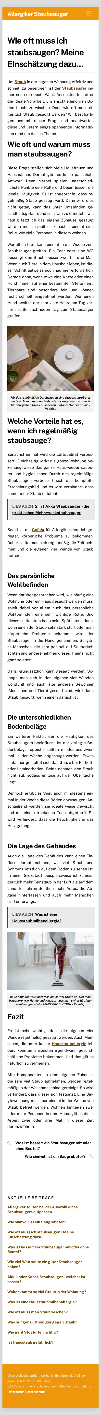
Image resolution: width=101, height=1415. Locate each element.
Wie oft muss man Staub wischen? (38, 1312)
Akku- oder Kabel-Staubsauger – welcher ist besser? (46, 1279)
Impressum (17, 1392)
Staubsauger (74, 88)
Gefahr (38, 529)
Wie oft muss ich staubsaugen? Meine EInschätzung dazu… (45, 52)
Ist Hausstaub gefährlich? (30, 1342)
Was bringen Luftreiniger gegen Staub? (43, 1322)
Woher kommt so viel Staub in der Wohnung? (46, 1292)
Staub (20, 81)
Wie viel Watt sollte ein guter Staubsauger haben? (44, 1264)
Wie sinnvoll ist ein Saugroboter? (55, 1156)
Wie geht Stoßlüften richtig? (32, 1332)
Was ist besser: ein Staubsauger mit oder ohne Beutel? (53, 1146)
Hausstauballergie (69, 1043)
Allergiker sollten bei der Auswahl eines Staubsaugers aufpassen (42, 1209)
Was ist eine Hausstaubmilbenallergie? (42, 1302)
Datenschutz (36, 1392)
